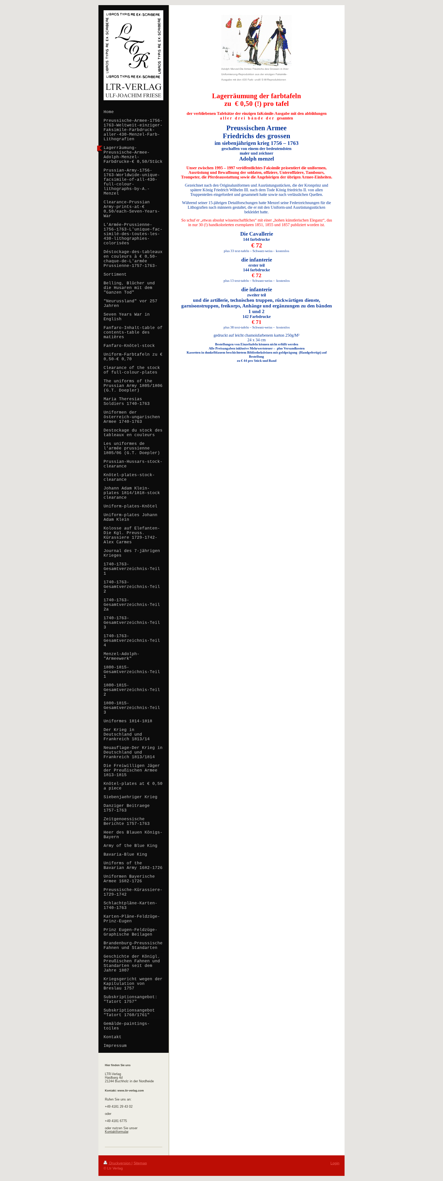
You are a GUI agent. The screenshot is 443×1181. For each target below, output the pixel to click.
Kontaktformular (116, 1132)
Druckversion (120, 1163)
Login (334, 1163)
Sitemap (140, 1163)
